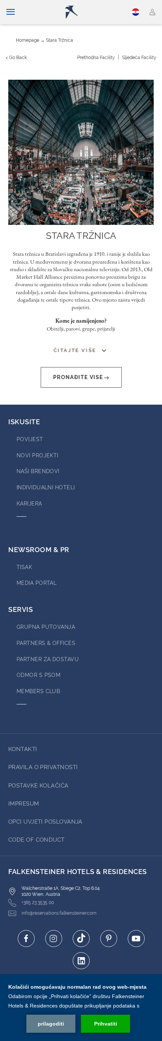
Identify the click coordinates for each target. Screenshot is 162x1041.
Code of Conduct (36, 839)
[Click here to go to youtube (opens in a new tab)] (136, 938)
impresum (23, 803)
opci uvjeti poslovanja (45, 821)
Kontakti (22, 749)
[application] (81, 1007)
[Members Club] (152, 12)
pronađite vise (78, 377)
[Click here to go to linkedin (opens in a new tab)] (81, 960)
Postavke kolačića (38, 785)
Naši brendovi (38, 471)
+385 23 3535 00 (37, 902)
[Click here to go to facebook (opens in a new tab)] (26, 938)
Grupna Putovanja (46, 627)
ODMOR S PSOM (38, 675)
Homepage (27, 40)
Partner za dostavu (48, 659)
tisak (24, 567)
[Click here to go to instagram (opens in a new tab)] (53, 938)
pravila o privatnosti (43, 767)
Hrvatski (136, 12)
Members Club (38, 691)
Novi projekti (37, 455)
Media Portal (37, 583)
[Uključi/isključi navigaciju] (10, 12)
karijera (29, 504)
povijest (30, 439)
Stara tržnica (59, 40)
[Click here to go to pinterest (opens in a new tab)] (108, 938)
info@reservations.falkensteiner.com (58, 913)
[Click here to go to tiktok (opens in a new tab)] (81, 938)
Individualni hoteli (46, 487)
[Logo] (84, 12)
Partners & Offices (46, 643)
